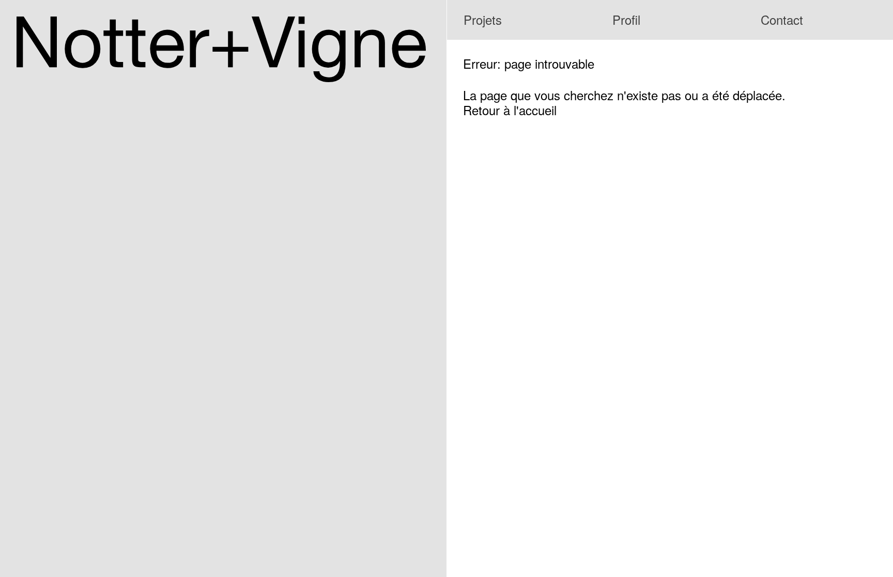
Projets (483, 19)
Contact (782, 19)
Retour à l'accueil (510, 110)
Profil (626, 19)
